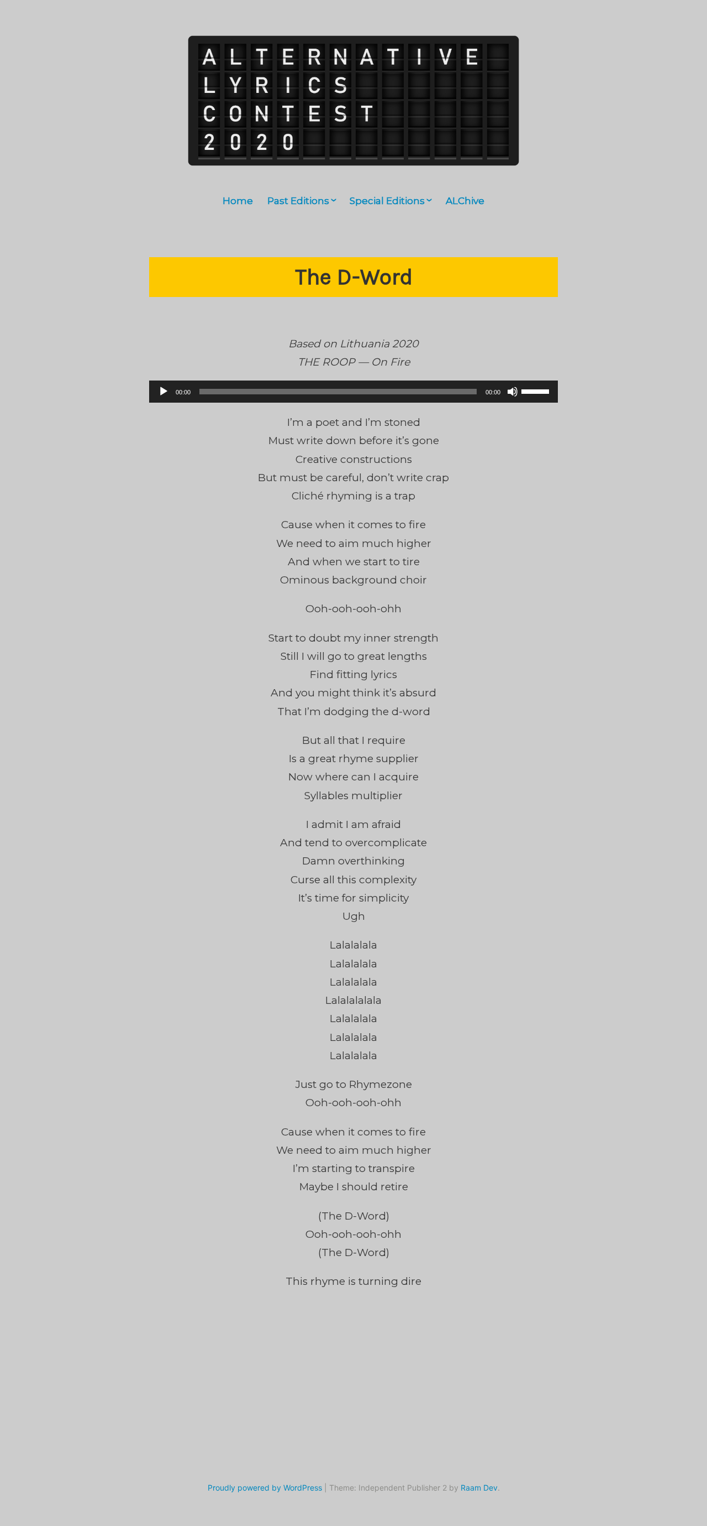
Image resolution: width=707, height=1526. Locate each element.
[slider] (536, 390)
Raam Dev (479, 1487)
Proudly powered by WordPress (265, 1487)
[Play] (163, 391)
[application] (353, 392)
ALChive (465, 200)
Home (238, 200)
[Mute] (512, 391)
